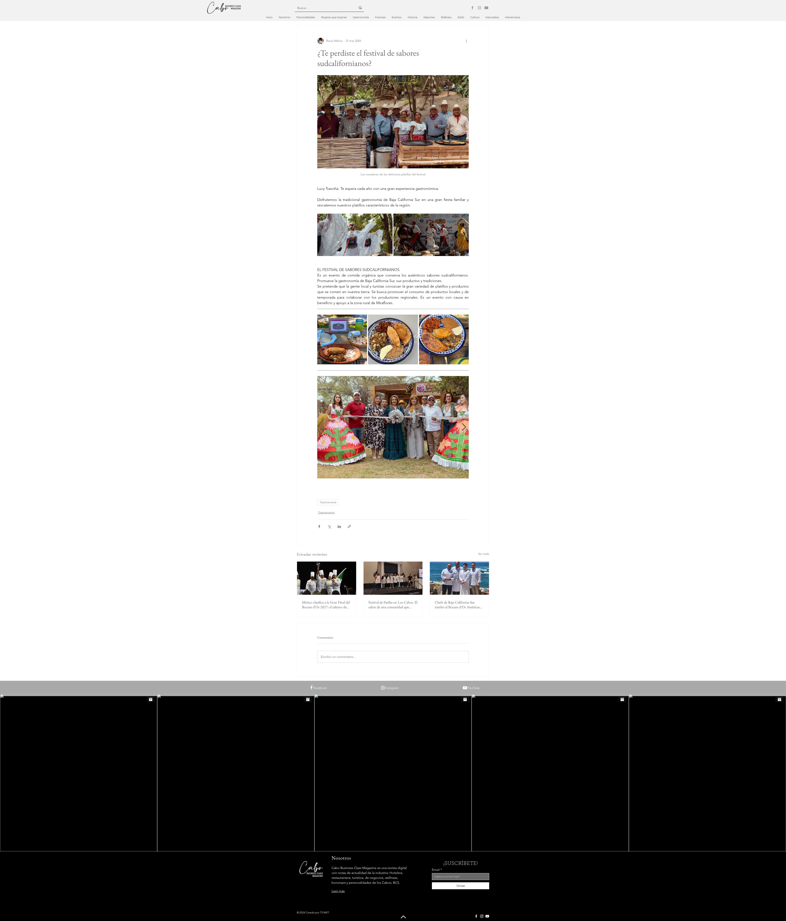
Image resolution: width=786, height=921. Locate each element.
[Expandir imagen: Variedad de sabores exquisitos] (444, 339)
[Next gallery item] (464, 427)
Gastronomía (328, 502)
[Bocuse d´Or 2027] (326, 578)
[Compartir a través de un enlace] (349, 526)
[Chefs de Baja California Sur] (459, 578)
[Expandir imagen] (355, 235)
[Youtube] (486, 8)
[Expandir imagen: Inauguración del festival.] (393, 427)
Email (436, 869)
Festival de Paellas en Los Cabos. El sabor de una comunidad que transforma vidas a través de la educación (392, 604)
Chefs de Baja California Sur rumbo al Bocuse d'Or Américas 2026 (457, 604)
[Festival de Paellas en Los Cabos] (393, 578)
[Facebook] (472, 8)
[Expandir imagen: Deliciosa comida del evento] (342, 339)
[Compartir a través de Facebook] (319, 526)
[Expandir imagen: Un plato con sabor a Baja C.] (393, 339)
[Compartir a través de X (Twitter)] (329, 526)
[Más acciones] (466, 40)
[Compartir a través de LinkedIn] (339, 526)
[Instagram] (479, 8)
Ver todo (483, 554)
